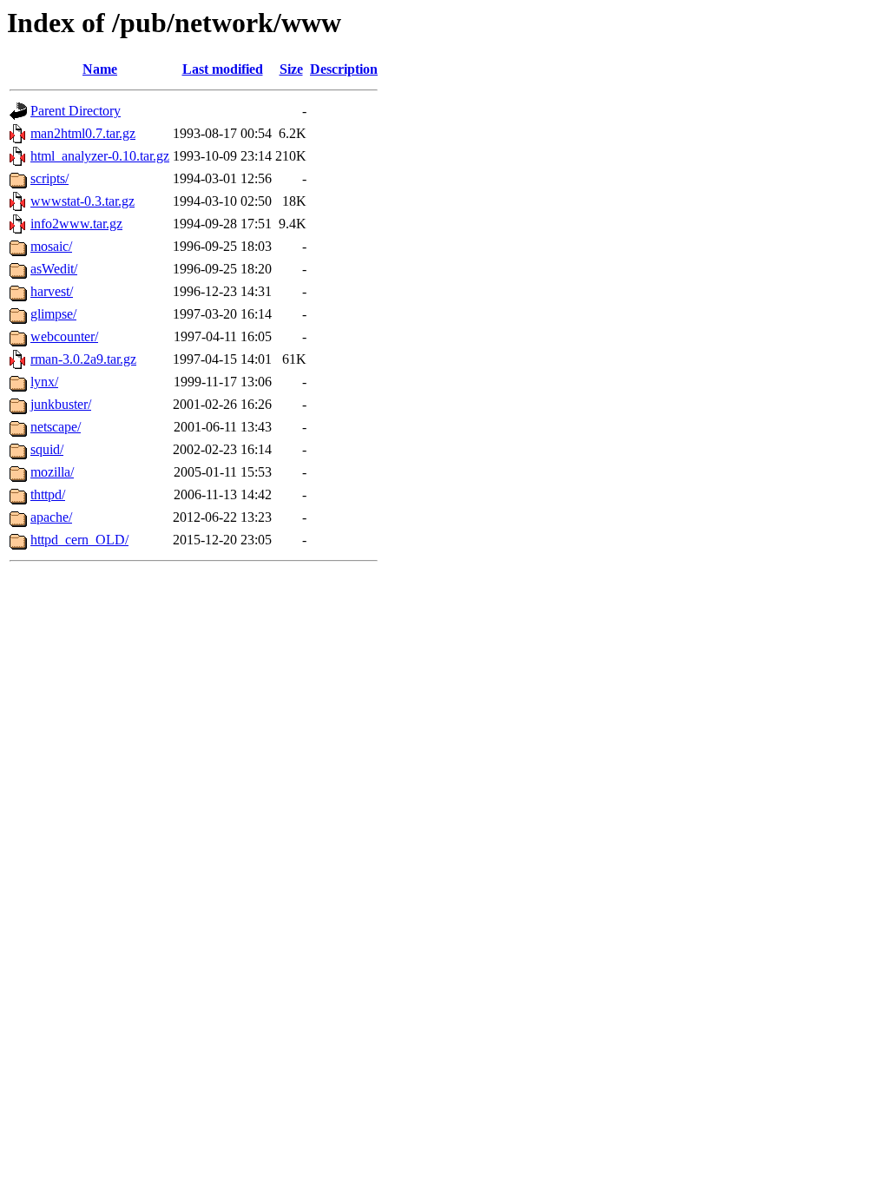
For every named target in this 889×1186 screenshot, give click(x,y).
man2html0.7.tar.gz (82, 133)
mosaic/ (51, 246)
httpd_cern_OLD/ (79, 539)
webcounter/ (64, 336)
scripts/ (49, 178)
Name (99, 69)
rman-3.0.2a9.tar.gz (83, 359)
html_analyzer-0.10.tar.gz (99, 155)
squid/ (46, 449)
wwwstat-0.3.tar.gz (82, 201)
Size (291, 69)
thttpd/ (47, 494)
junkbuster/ (60, 404)
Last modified (222, 69)
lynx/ (44, 381)
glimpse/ (53, 313)
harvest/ (51, 291)
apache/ (51, 517)
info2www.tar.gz (76, 223)
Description (344, 69)
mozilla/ (52, 472)
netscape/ (55, 426)
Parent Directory (75, 110)
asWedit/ (53, 268)
